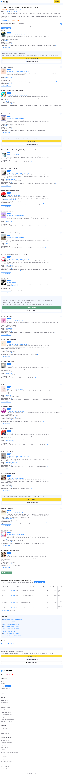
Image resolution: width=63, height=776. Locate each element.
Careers (6, 686)
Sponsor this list (16, 20)
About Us (3, 681)
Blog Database (4, 702)
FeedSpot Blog (4, 768)
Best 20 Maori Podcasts (8, 629)
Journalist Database (5, 709)
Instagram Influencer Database (8, 717)
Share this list (4, 640)
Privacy (2, 691)
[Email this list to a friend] (14, 11)
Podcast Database (5, 705)
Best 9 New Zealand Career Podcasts (11, 626)
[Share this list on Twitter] (7, 11)
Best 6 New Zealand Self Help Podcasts (11, 628)
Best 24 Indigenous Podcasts (9, 631)
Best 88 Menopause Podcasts (9, 621)
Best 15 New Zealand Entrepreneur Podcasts (12, 635)
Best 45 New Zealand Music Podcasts (11, 624)
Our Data (3, 683)
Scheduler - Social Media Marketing (9, 752)
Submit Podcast (5, 20)
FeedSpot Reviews (5, 688)
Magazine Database (5, 707)
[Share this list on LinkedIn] (9, 11)
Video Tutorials (4, 759)
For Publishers (4, 728)
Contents (19, 9)
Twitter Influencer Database (7, 719)
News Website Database (6, 714)
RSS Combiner (4, 747)
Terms (2, 693)
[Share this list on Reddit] (12, 11)
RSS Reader (3, 731)
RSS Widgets (4, 745)
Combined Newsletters (6, 742)
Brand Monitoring (5, 740)
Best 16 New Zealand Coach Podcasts (11, 622)
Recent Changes (5, 764)
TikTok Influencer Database (7, 721)
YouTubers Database (6, 712)
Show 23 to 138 (7, 572)
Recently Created (5, 766)
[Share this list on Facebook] (5, 11)
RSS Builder (3, 749)
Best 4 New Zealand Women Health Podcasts (12, 619)
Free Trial (57, 1)
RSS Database (4, 700)
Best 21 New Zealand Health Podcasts (11, 633)
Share (2, 11)
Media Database (5, 733)
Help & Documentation (6, 761)
